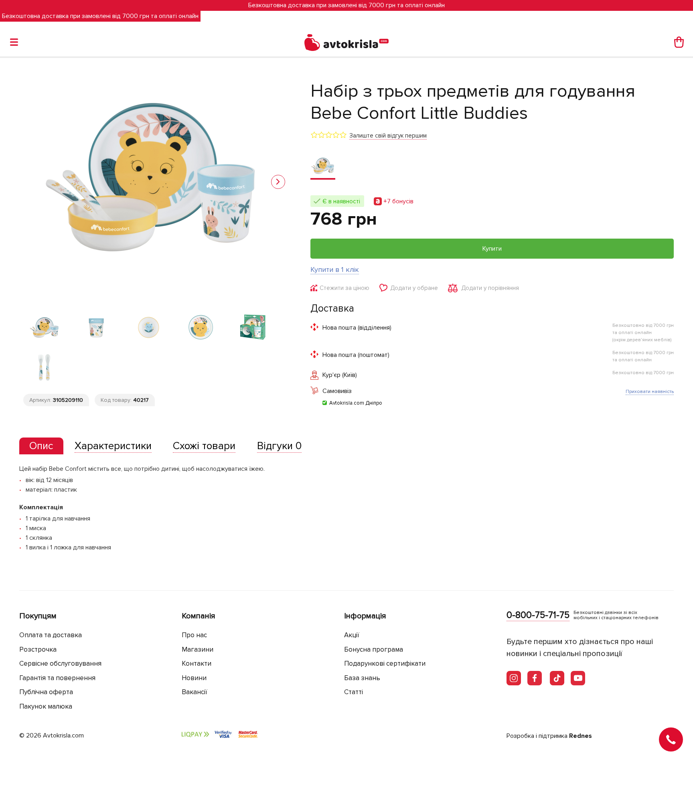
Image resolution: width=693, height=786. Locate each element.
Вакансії (194, 692)
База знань (362, 678)
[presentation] (41, 446)
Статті (353, 692)
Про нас (194, 635)
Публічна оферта (46, 692)
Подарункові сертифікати (385, 663)
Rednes (580, 736)
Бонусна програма (373, 649)
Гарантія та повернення (57, 678)
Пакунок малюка (45, 706)
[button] (278, 182)
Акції (351, 635)
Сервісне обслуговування (60, 663)
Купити (492, 249)
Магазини (197, 649)
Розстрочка (38, 649)
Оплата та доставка (50, 635)
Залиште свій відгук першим (388, 135)
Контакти (196, 663)
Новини (194, 678)
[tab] (41, 446)
